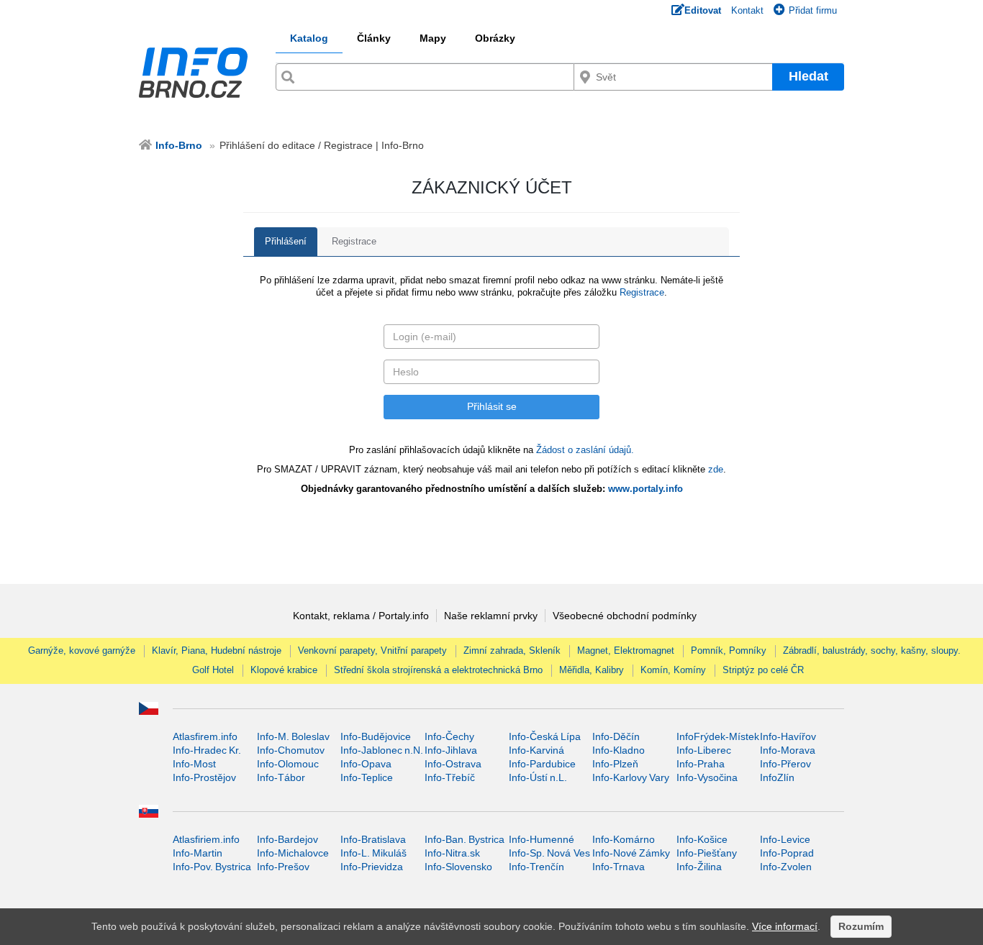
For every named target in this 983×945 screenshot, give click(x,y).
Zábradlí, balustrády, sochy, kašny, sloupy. (872, 650)
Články (374, 38)
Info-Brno (178, 145)
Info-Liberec (703, 750)
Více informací (784, 926)
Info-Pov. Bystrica (212, 866)
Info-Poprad (787, 853)
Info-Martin (197, 853)
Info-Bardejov (287, 839)
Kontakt (747, 10)
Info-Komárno (623, 839)
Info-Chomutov (291, 750)
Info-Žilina (699, 866)
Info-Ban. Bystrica (464, 839)
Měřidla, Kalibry (591, 670)
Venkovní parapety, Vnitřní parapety (372, 650)
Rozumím (861, 926)
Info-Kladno (618, 750)
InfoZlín (777, 777)
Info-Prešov (283, 866)
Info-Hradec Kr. (207, 750)
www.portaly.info (645, 488)
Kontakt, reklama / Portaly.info (361, 615)
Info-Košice (702, 839)
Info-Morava (787, 750)
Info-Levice (785, 839)
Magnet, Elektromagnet (625, 650)
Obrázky (495, 38)
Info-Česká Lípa (545, 736)
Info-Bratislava (373, 839)
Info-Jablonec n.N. (381, 750)
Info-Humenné (541, 839)
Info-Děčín (616, 736)
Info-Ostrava (453, 764)
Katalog (309, 38)
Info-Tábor (281, 777)
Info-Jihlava (451, 750)
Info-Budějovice (375, 736)
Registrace (354, 241)
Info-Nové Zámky (631, 853)
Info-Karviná (536, 750)
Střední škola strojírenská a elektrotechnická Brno (438, 670)
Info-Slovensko (458, 866)
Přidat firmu (813, 10)
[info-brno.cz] (195, 72)
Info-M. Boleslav (293, 736)
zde (715, 469)
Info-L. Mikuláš (373, 853)
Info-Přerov (785, 764)
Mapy (433, 38)
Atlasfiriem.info (206, 839)
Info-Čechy (449, 736)
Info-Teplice (366, 777)
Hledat (808, 76)
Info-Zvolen (786, 866)
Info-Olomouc (288, 764)
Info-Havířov (788, 736)
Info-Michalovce (293, 853)
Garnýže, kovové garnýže (81, 650)
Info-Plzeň (615, 764)
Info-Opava (365, 764)
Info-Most (194, 764)
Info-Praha (700, 764)
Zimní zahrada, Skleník (512, 650)
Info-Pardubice (542, 764)
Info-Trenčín (536, 866)
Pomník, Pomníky (728, 650)
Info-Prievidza (371, 866)
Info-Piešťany (706, 853)
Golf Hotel (213, 670)
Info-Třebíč (450, 777)
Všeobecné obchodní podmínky (625, 615)
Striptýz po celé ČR (763, 670)
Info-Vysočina (707, 777)
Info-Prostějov (204, 777)
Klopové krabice (283, 670)
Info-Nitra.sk (452, 853)
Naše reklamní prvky (491, 615)
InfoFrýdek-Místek (717, 736)
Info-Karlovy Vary (630, 777)
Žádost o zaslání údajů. (585, 449)
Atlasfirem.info (205, 736)
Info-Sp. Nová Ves (549, 853)
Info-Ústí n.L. (538, 777)
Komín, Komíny (673, 670)
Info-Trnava (618, 866)
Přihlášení (286, 241)
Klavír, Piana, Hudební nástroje (216, 650)
